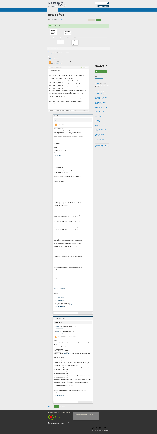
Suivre (98, 20)
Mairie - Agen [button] (58, 115)
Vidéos (96, 430)
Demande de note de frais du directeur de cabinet (101, 98)
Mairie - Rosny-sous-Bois (99, 94)
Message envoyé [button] (54, 67)
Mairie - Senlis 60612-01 (99, 116)
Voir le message (55, 53)
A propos (86, 10)
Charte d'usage (66, 422)
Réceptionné (85, 67)
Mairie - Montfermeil (98, 126)
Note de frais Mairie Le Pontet (101, 107)
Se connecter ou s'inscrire (87, 2)
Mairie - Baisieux (98, 105)
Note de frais (98, 115)
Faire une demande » (103, 6)
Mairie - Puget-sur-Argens (99, 112)
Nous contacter (59, 422)
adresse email (58, 155)
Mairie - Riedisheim (98, 121)
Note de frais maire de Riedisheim (99, 135)
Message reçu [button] (58, 318)
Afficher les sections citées (59, 288)
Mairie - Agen (59, 19)
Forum (81, 10)
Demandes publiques (52, 10)
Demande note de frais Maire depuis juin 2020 (101, 103)
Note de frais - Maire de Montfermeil (100, 124)
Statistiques (75, 10)
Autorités (61, 10)
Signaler (84, 110)
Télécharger (61, 125)
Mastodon (101, 430)
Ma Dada (57, 4)
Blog (66, 10)
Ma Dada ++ (97, 83)
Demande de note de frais (100, 93)
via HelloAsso (89, 416)
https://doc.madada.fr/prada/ (61, 306)
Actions (90, 20)
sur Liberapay (83, 416)
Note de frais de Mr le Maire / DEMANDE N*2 (101, 130)
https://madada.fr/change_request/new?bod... (64, 304)
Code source (106, 430)
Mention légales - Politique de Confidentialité (56, 423)
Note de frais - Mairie (99, 111)
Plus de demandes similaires (99, 139)
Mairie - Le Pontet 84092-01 (100, 108)
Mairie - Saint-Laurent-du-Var (100, 131)
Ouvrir (51, 53)
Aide (70, 10)
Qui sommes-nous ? (51, 422)
